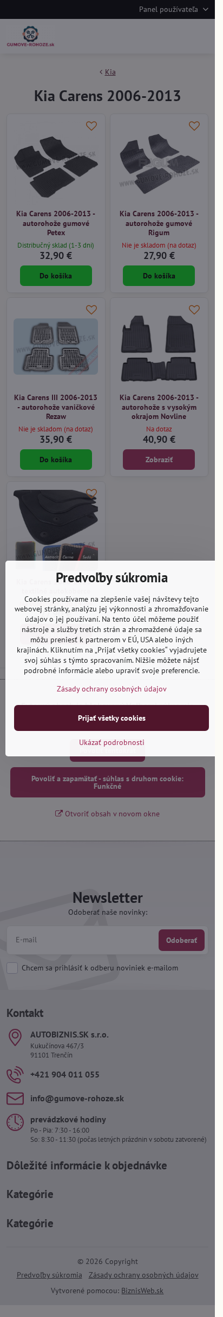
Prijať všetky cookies (112, 718)
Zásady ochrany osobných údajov (112, 689)
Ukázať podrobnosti (112, 742)
